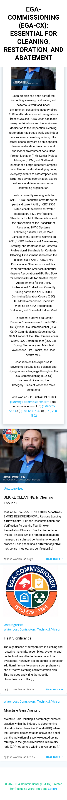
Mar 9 (30, 689)
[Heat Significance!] (33, 592)
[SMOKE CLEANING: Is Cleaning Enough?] (33, 455)
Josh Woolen (14, 559)
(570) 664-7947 (31, 411)
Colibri (52, 789)
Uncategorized (13, 488)
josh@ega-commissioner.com (29, 402)
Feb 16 (31, 757)
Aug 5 (30, 559)
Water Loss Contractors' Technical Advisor (32, 629)
